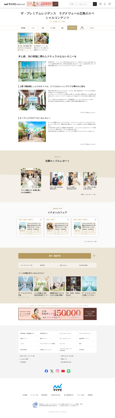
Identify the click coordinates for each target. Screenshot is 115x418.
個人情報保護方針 (68, 395)
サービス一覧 (34, 395)
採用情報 (90, 395)
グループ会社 (80, 395)
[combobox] (81, 4)
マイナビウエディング (23, 305)
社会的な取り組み (55, 395)
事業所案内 (44, 395)
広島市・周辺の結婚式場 (52, 305)
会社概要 (24, 395)
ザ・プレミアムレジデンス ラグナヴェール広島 (70, 305)
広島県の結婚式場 (41, 305)
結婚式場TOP (33, 305)
